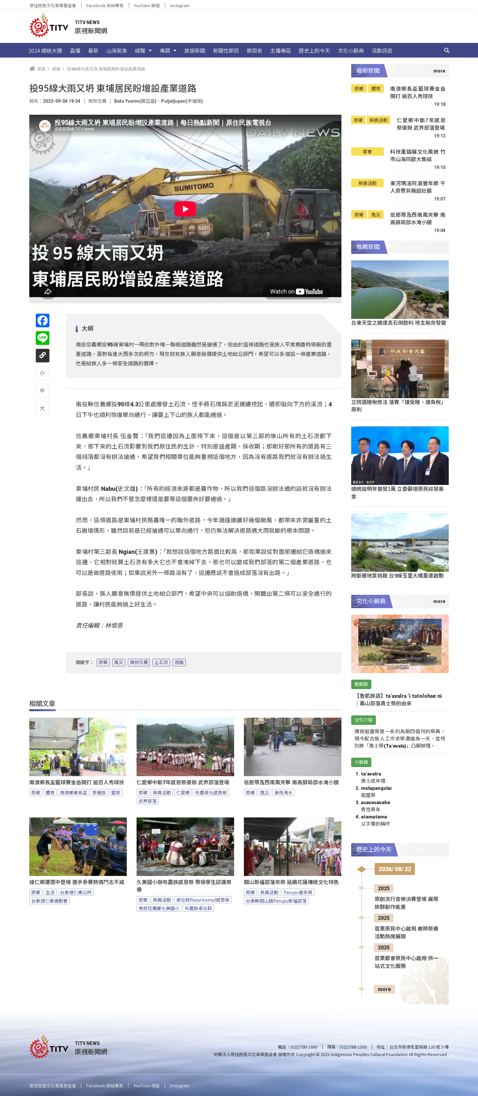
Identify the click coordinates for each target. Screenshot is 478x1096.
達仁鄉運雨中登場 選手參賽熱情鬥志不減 (76, 882)
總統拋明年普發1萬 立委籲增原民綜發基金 (397, 492)
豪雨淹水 (283, 792)
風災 (118, 662)
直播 (75, 50)
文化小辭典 (351, 50)
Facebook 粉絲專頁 (105, 5)
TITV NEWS (87, 22)
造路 (179, 662)
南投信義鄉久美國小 (159, 908)
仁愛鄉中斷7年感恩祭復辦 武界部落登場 (183, 782)
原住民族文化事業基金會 (53, 5)
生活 (50, 892)
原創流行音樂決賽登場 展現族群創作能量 (406, 903)
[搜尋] (447, 50)
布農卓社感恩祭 (211, 792)
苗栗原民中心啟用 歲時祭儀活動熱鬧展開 (406, 933)
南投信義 (139, 662)
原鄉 (103, 662)
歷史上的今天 (314, 50)
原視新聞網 (91, 30)
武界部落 (148, 801)
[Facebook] (42, 320)
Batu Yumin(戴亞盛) (135, 101)
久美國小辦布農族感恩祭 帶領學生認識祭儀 (184, 886)
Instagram (180, 5)
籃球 (115, 792)
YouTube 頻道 (147, 5)
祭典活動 (162, 792)
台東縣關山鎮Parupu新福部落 (276, 900)
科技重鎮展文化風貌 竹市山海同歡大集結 (417, 155)
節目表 (254, 50)
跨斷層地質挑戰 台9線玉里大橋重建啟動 (397, 575)
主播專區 (280, 50)
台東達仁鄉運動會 (49, 900)
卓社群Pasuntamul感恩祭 (203, 899)
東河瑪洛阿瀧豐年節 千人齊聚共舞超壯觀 (417, 187)
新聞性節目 (226, 50)
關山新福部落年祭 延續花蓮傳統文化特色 (291, 882)
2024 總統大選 (45, 50)
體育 (50, 792)
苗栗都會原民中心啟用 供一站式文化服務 (406, 962)
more (384, 989)
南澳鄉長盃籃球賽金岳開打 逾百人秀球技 (76, 782)
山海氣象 (116, 50)
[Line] (42, 338)
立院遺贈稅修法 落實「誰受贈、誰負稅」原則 (398, 405)
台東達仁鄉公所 (76, 892)
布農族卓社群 (198, 908)
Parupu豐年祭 (298, 892)
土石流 (161, 662)
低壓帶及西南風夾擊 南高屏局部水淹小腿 (291, 782)
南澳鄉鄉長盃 (73, 792)
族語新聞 (194, 50)
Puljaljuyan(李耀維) (182, 101)
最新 (93, 50)
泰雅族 (99, 792)
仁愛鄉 (183, 792)
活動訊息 (382, 50)
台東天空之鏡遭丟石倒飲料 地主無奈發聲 (398, 322)
